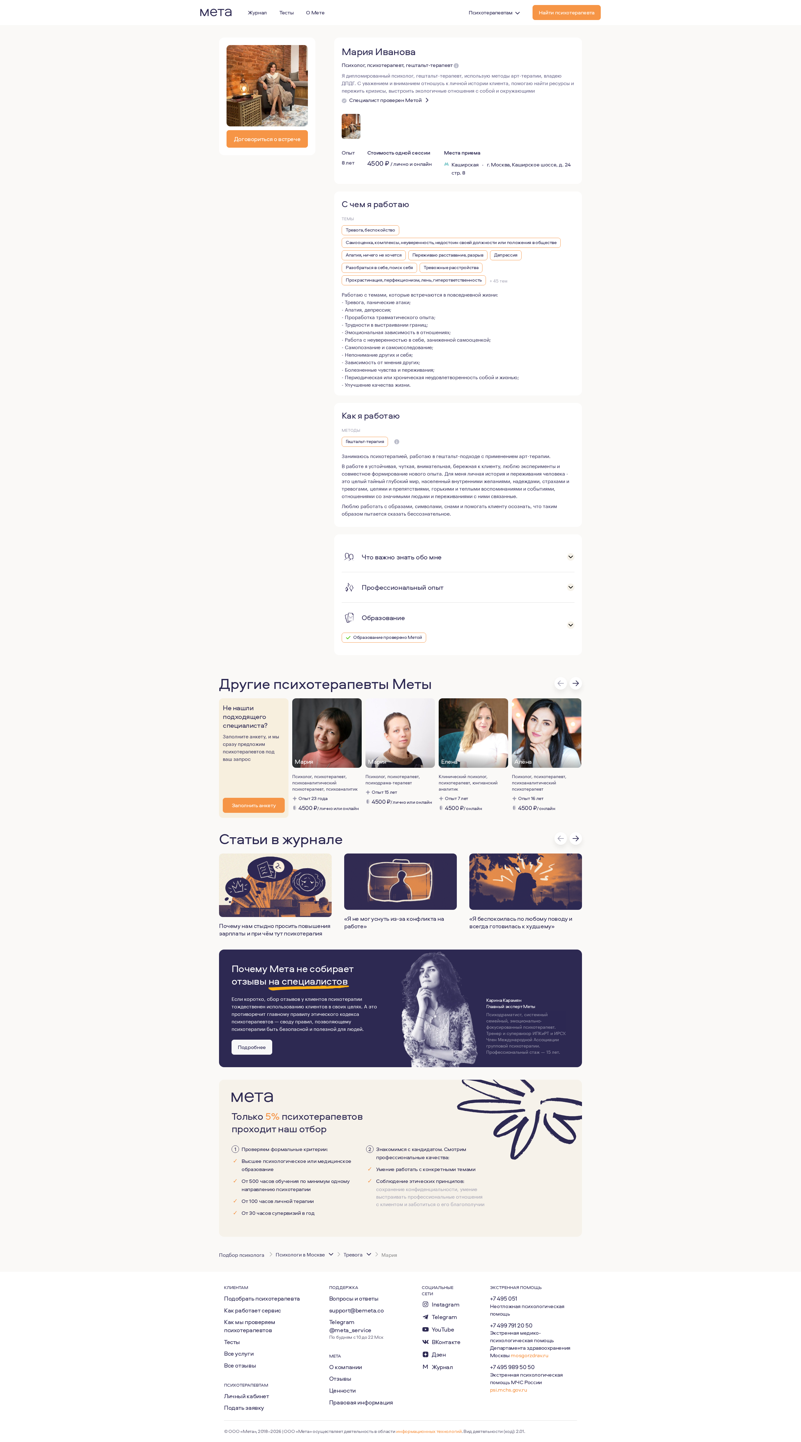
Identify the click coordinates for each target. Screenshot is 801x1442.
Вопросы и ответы (354, 1298)
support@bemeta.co (356, 1310)
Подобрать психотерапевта (262, 1298)
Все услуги (238, 1353)
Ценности (342, 1390)
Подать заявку (244, 1408)
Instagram (446, 1304)
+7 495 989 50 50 (512, 1367)
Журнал (442, 1367)
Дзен (439, 1354)
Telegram (444, 1317)
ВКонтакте (446, 1342)
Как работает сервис (252, 1310)
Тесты (232, 1342)
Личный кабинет (246, 1396)
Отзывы (340, 1378)
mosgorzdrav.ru (529, 1355)
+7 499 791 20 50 (511, 1325)
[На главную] (216, 12)
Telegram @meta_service (350, 1326)
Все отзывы (240, 1365)
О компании (345, 1367)
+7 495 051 (503, 1298)
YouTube (443, 1329)
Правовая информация (361, 1402)
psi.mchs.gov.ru (508, 1389)
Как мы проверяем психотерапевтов (249, 1326)
